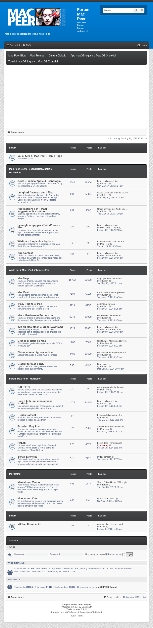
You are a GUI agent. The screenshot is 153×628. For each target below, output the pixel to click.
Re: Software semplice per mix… (113, 352)
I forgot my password (95, 554)
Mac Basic (24, 292)
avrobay (104, 445)
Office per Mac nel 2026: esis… (112, 209)
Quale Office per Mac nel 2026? (112, 192)
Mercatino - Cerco (28, 498)
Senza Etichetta (27, 456)
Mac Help (23, 278)
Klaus (103, 417)
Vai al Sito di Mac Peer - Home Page (40, 155)
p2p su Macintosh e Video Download (40, 326)
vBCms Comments (29, 524)
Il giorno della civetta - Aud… (111, 415)
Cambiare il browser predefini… (112, 292)
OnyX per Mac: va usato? (109, 278)
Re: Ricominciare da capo (109, 315)
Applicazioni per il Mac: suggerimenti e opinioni (32, 210)
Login (11, 547)
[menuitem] (27, 45)
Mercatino (15, 474)
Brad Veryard (84, 604)
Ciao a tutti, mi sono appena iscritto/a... (35, 402)
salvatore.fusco (107, 498)
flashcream (105, 457)
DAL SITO (24, 387)
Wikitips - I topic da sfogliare (35, 241)
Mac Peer (105, 244)
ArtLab (22, 442)
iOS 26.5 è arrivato (106, 304)
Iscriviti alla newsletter (107, 181)
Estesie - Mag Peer (29, 426)
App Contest (25, 252)
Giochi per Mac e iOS (31, 363)
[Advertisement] (76, 95)
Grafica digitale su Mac (32, 340)
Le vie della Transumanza (109, 443)
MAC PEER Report (109, 227)
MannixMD (87, 607)
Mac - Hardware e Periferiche (35, 315)
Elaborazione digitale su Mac (35, 352)
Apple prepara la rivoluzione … (112, 387)
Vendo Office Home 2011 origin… (113, 482)
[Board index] (41, 17)
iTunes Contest (27, 414)
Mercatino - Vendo (29, 482)
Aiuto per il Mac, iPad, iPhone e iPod (29, 270)
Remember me (114, 554)
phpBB (66, 612)
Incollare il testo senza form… (111, 241)
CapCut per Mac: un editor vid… (112, 341)
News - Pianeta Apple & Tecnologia (39, 181)
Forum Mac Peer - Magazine (25, 378)
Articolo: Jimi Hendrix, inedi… (111, 524)
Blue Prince (102, 364)
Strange (104, 484)
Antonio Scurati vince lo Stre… (112, 426)
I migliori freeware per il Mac (35, 192)
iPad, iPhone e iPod (30, 303)
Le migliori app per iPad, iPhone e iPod (39, 226)
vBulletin (104, 183)
